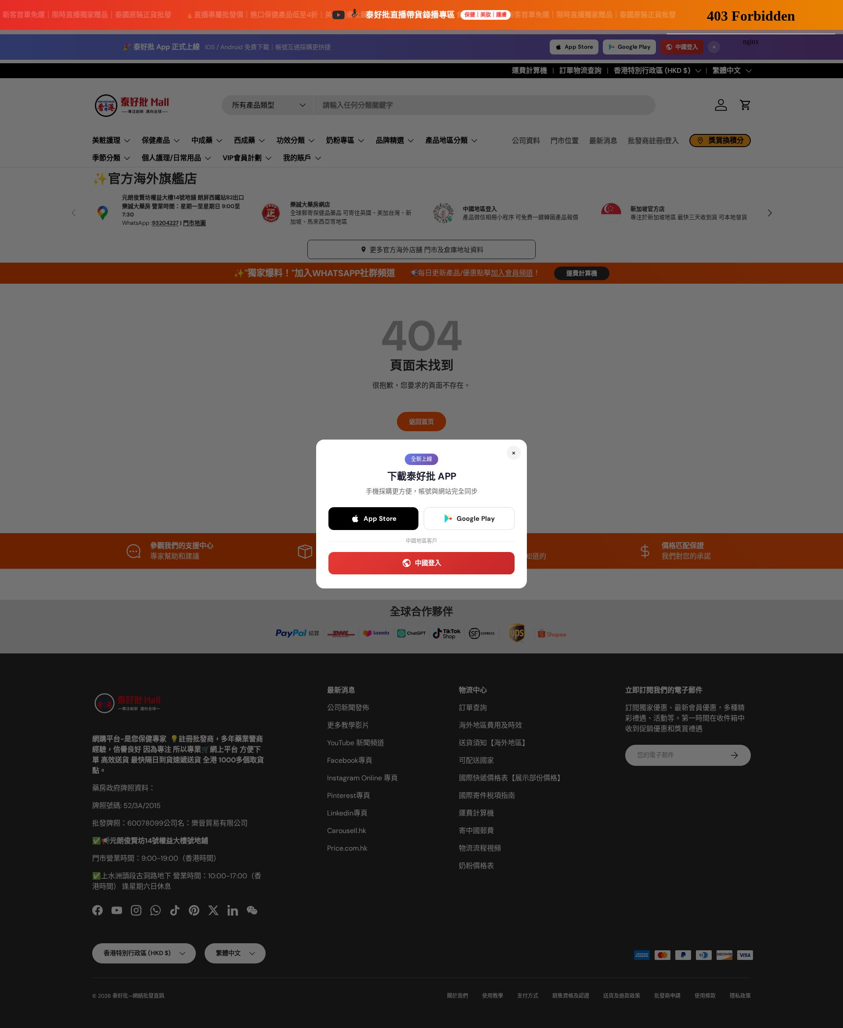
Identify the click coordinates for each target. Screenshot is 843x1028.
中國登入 (428, 563)
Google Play (476, 518)
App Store (380, 518)
